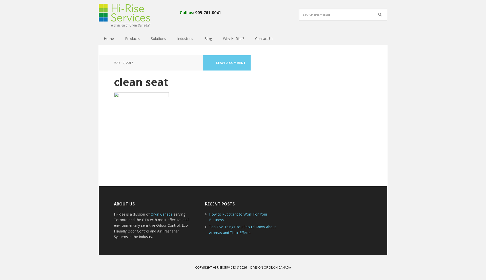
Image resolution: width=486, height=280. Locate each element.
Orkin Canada (162, 214)
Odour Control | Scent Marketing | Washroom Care (132, 15)
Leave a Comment (231, 63)
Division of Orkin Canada (270, 267)
